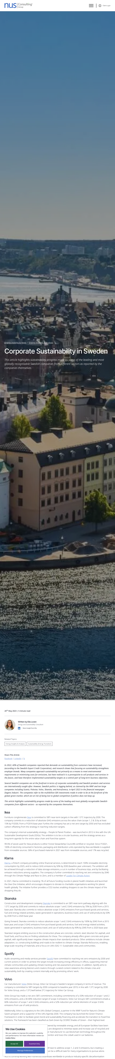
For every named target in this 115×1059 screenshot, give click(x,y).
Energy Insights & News (15, 342)
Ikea (29, 817)
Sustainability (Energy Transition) (39, 744)
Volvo (24, 984)
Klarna (7, 863)
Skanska (46, 903)
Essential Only (34, 1044)
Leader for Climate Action (78, 875)
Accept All (14, 1044)
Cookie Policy (10, 1038)
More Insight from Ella (30, 728)
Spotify (50, 958)
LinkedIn (17, 758)
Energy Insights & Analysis (41, 342)
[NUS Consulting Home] (18, 5)
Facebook (8, 758)
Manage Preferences (25, 1050)
